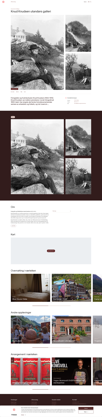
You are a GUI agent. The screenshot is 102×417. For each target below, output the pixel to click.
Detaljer (22, 414)
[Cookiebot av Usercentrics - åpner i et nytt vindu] (14, 415)
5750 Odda (76, 100)
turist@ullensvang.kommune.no (80, 103)
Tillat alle (86, 408)
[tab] (13, 117)
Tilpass (85, 411)
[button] (85, 1)
